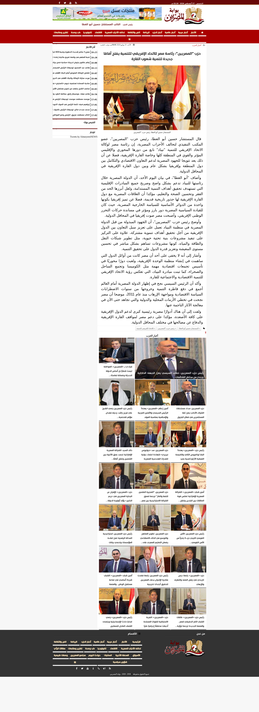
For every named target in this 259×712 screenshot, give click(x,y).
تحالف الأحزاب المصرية (115, 32)
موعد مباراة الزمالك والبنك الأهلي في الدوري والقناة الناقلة (64, 78)
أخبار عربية (183, 32)
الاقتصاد (98, 32)
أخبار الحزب (157, 32)
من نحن (200, 633)
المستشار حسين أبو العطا (188, 328)
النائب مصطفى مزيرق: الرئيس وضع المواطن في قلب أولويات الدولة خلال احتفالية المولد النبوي (49, 115)
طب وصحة (75, 32)
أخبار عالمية (170, 32)
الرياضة (146, 32)
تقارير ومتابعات (61, 32)
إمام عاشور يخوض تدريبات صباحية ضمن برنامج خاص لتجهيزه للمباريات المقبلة (57, 62)
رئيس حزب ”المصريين (166, 328)
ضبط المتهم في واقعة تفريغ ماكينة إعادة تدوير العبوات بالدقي (62, 57)
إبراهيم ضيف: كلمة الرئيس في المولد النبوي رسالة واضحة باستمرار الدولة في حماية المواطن (50, 104)
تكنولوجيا (87, 32)
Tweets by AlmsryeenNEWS (83, 136)
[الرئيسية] (202, 33)
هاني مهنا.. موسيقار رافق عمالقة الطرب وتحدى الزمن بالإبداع (63, 94)
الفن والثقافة (134, 32)
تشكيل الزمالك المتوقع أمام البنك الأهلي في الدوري (67, 73)
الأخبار (193, 32)
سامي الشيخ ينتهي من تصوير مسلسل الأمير (71, 88)
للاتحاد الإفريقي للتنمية (145, 328)
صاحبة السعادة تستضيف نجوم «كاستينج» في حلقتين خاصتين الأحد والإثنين (59, 83)
